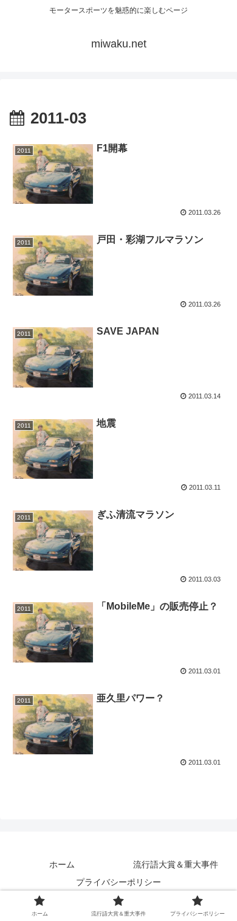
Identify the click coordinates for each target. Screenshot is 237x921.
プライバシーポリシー (118, 882)
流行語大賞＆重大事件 (175, 864)
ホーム (62, 864)
